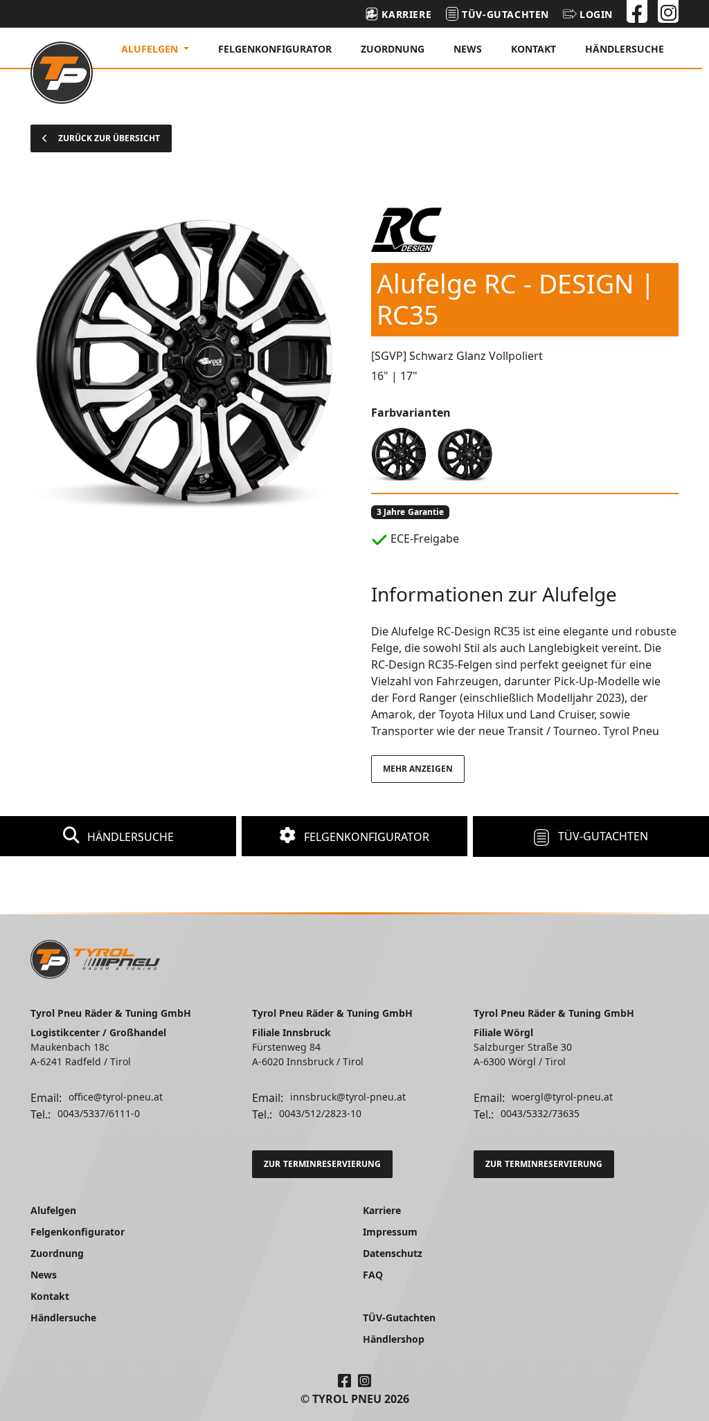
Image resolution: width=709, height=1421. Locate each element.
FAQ (373, 1274)
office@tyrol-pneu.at (116, 1096)
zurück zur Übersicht (109, 138)
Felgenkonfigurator (275, 48)
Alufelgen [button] (151, 48)
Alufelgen (53, 1210)
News (468, 48)
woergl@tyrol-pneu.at (562, 1096)
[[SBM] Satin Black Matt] (465, 452)
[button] (588, 14)
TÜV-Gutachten (601, 836)
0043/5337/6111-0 (98, 1113)
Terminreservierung (322, 1164)
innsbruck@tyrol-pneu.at (348, 1096)
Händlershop (393, 1339)
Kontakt (533, 48)
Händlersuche (624, 48)
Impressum (390, 1231)
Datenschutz (392, 1253)
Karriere (382, 1210)
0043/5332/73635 (540, 1113)
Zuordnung (392, 48)
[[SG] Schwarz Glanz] (399, 452)
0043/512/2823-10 (320, 1113)
